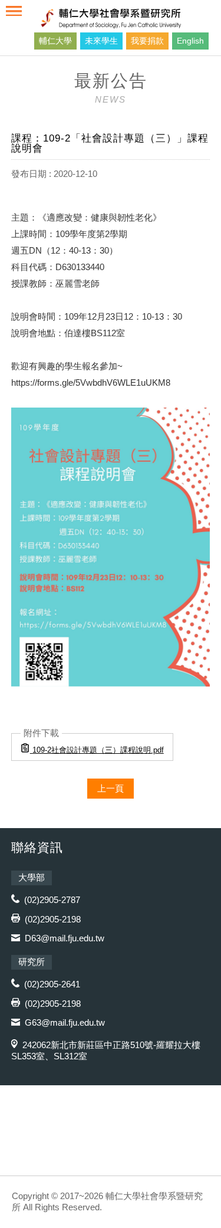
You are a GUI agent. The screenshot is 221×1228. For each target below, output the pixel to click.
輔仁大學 (55, 40)
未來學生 (101, 40)
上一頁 (110, 788)
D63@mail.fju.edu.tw (64, 938)
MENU (14, 11)
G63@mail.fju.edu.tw (65, 1022)
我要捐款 (147, 40)
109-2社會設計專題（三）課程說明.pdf (98, 750)
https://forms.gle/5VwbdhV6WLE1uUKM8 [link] (90, 382)
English (190, 40)
